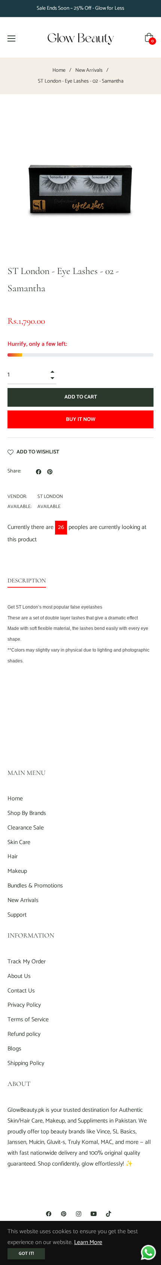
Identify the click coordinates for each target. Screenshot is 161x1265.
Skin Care (18, 842)
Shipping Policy (25, 1063)
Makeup (17, 871)
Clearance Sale (25, 828)
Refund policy (23, 1034)
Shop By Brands (26, 813)
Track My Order (26, 962)
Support (17, 915)
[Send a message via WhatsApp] (148, 1252)
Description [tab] (26, 580)
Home (59, 70)
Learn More (88, 1242)
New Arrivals (89, 70)
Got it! (26, 1253)
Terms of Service (28, 1020)
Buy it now (80, 419)
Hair (12, 857)
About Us (19, 976)
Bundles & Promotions (35, 886)
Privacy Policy (24, 1005)
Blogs (14, 1049)
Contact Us (21, 991)
